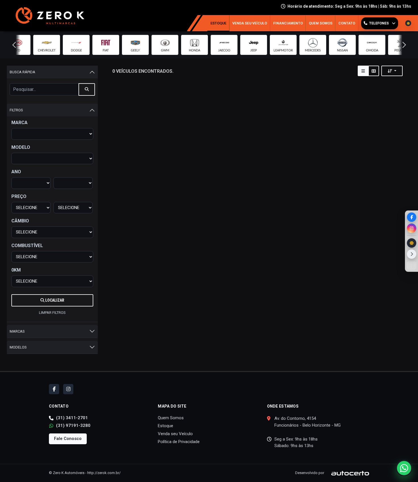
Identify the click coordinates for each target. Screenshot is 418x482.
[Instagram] (411, 228)
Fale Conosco (68, 438)
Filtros (16, 110)
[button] (14, 45)
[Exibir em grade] (373, 71)
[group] (46, 45)
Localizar (54, 300)
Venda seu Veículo (249, 23)
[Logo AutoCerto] (347, 473)
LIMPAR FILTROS (52, 312)
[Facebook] (411, 217)
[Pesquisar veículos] (86, 89)
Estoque (218, 23)
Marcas (17, 331)
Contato (346, 23)
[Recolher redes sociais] (411, 254)
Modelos (18, 347)
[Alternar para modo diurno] (411, 243)
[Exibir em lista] (363, 71)
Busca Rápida (22, 72)
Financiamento (288, 23)
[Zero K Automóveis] (48, 15)
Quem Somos (320, 23)
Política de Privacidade (179, 441)
